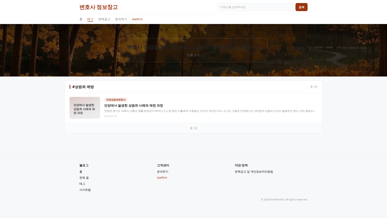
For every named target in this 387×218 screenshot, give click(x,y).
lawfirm (137, 19)
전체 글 (84, 177)
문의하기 (121, 19)
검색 (301, 7)
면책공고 (104, 19)
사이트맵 (85, 190)
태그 (90, 19)
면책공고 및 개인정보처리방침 (254, 171)
